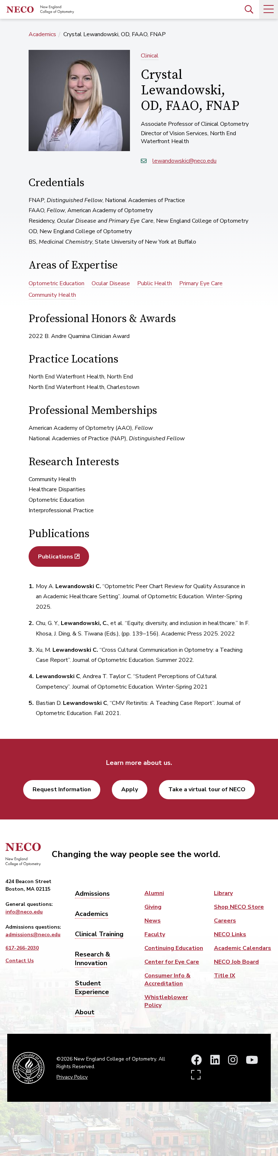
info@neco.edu (24, 911)
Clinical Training (99, 934)
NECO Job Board (236, 962)
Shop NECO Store (239, 907)
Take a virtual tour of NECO (206, 789)
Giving (152, 907)
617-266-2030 (22, 948)
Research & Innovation (92, 958)
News (152, 921)
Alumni (154, 893)
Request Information (62, 789)
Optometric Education (56, 283)
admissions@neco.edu (32, 934)
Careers (225, 921)
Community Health (52, 295)
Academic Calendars (242, 948)
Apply (129, 789)
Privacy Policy (72, 1077)
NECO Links (230, 934)
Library (223, 893)
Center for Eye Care (171, 962)
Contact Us (19, 960)
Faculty (154, 934)
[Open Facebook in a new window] (196, 1060)
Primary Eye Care (201, 283)
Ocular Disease (111, 283)
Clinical (150, 56)
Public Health (154, 283)
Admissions (92, 893)
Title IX (224, 976)
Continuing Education (173, 948)
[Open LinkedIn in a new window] (215, 1060)
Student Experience (92, 987)
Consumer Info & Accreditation (167, 980)
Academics (42, 34)
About (84, 1012)
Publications (55, 557)
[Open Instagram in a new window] (232, 1060)
